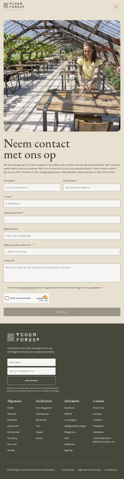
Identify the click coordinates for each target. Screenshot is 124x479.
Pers (66, 438)
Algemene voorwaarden (89, 470)
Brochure (69, 407)
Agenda (68, 450)
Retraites (12, 419)
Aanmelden (31, 380)
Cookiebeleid (110, 470)
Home (10, 407)
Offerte (68, 413)
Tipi (38, 426)
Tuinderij (12, 438)
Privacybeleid (67, 470)
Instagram (98, 426)
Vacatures (69, 444)
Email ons (98, 407)
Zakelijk (11, 413)
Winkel (11, 450)
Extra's (39, 438)
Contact (97, 413)
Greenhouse (42, 413)
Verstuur (62, 311)
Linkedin (98, 419)
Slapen (39, 432)
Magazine (69, 432)
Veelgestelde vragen (75, 426)
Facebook (98, 432)
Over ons (12, 444)
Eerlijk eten (13, 432)
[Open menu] (116, 6)
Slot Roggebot (44, 407)
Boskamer (41, 419)
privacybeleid (26, 287)
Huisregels (70, 419)
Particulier (13, 426)
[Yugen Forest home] (14, 6)
